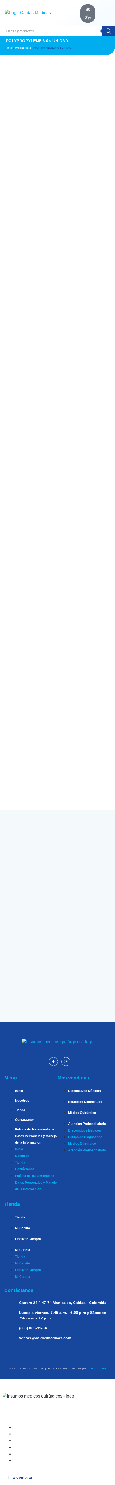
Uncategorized (23, 48)
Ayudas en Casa (34, 1454)
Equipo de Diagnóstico (85, 1102)
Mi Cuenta (22, 1250)
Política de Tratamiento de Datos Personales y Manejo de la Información (36, 1136)
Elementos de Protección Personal (53, 1460)
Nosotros (22, 1100)
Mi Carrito (22, 1228)
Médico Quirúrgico (82, 1113)
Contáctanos (24, 1120)
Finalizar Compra (28, 1239)
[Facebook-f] (53, 1061)
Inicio (10, 48)
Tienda (20, 1110)
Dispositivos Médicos (84, 1091)
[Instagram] (65, 1061)
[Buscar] (108, 31)
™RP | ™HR (98, 1368)
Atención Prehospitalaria (87, 1124)
